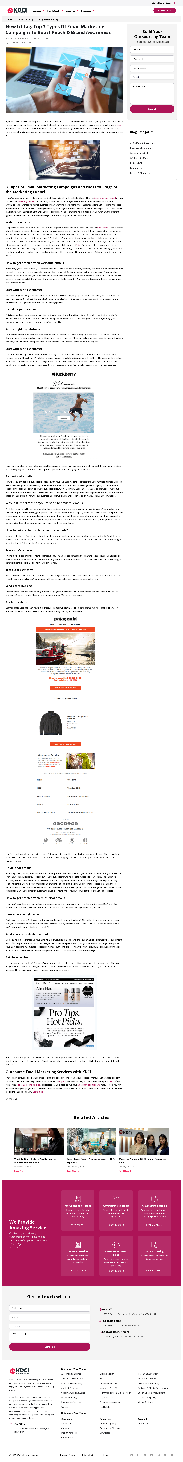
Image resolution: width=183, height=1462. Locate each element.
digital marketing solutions (28, 1084)
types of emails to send (105, 198)
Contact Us (38, 1091)
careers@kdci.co (113, 1336)
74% (78, 245)
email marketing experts (89, 1084)
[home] (17, 10)
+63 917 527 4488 (134, 1336)
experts (62, 1081)
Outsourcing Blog (25, 19)
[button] (38, 10)
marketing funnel (25, 201)
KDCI (111, 1081)
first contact (102, 227)
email (119, 125)
